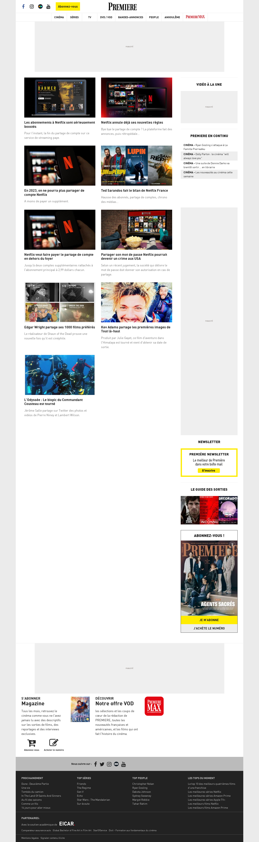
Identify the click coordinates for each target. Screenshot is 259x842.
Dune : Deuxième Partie (35, 783)
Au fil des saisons (31, 799)
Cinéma (59, 17)
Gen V (80, 791)
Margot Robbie (140, 799)
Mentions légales (30, 838)
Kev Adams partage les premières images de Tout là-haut (135, 329)
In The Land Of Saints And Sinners (41, 795)
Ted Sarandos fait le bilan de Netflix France (134, 190)
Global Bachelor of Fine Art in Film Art (72, 830)
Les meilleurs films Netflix (203, 803)
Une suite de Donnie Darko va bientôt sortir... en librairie (206, 165)
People (154, 17)
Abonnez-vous (68, 6)
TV (89, 17)
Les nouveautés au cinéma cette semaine (208, 174)
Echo (80, 795)
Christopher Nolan (143, 783)
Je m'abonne (209, 620)
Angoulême (172, 17)
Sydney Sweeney (141, 795)
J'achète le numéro (209, 628)
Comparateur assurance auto (36, 830)
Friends (81, 783)
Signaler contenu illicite (53, 838)
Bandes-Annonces (130, 17)
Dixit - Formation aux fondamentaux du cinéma (132, 830)
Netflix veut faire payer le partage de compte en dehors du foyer (58, 257)
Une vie (25, 787)
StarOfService (100, 830)
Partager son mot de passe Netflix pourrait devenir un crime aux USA (134, 257)
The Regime (84, 787)
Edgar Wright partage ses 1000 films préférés (59, 327)
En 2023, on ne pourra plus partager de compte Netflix (54, 192)
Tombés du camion (32, 791)
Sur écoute (83, 803)
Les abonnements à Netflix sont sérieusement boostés (59, 124)
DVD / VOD (106, 17)
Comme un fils (29, 803)
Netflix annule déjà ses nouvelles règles (132, 122)
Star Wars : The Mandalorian (93, 799)
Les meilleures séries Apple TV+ (206, 799)
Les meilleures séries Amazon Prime (209, 795)
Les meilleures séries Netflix (204, 791)
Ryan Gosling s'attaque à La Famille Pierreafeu (206, 147)
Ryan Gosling (140, 787)
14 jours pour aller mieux (35, 807)
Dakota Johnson (141, 791)
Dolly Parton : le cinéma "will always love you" (206, 156)
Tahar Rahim (139, 803)
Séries (74, 17)
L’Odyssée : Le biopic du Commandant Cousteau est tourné (53, 402)
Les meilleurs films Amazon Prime (208, 807)
